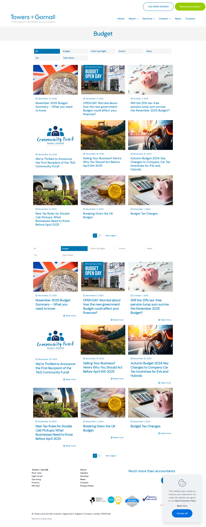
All (36, 51)
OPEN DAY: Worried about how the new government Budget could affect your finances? (100, 108)
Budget (66, 51)
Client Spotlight (98, 51)
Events (122, 51)
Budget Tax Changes (144, 213)
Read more (71, 315)
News (149, 51)
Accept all (182, 513)
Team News (68, 58)
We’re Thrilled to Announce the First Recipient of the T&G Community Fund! (55, 162)
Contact (84, 482)
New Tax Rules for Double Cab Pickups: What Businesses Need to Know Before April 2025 (53, 219)
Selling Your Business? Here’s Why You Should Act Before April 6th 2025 (102, 162)
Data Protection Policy (185, 500)
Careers (84, 473)
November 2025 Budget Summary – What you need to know (54, 106)
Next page (110, 235)
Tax (37, 58)
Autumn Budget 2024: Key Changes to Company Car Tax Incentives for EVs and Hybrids (150, 163)
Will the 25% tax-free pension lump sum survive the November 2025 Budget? (150, 106)
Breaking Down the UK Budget (99, 428)
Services (84, 476)
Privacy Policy (87, 485)
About (83, 469)
